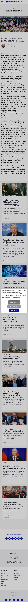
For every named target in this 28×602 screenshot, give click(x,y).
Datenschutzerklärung (14, 297)
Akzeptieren (14, 310)
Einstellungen (14, 306)
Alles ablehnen (14, 302)
